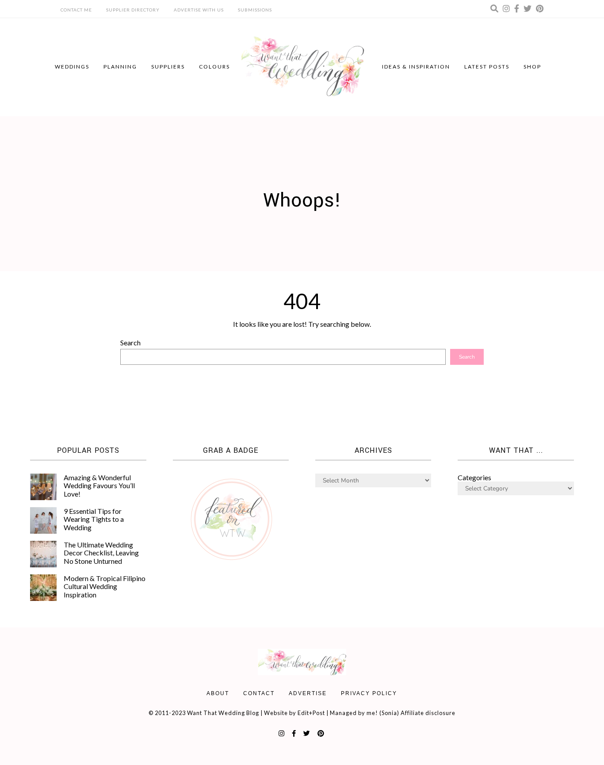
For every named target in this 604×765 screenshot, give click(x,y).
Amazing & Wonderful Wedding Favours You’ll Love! (99, 485)
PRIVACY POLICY (369, 693)
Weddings (72, 66)
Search (130, 342)
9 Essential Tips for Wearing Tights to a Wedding (94, 519)
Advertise (308, 693)
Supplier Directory (133, 9)
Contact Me (76, 9)
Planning (120, 66)
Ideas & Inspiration (416, 66)
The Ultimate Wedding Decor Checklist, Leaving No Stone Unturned (101, 552)
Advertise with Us (199, 9)
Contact (259, 693)
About (217, 693)
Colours (214, 66)
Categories (474, 478)
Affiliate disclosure (428, 712)
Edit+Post (311, 712)
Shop (532, 66)
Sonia (389, 712)
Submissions (255, 9)
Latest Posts (486, 66)
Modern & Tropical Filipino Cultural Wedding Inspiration (104, 586)
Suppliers (168, 66)
